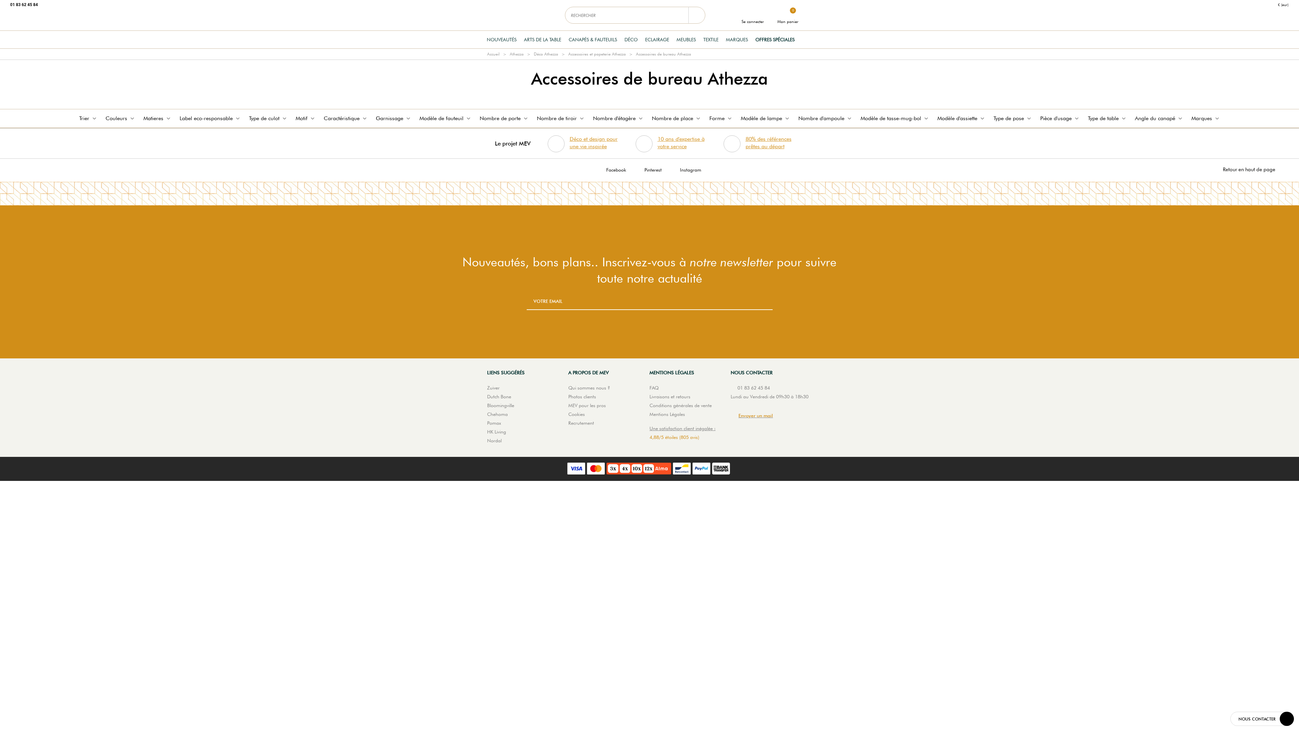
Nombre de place (672, 118)
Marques (737, 39)
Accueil (493, 54)
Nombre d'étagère (614, 118)
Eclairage (657, 39)
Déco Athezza (546, 54)
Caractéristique (342, 118)
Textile (711, 39)
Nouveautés (502, 39)
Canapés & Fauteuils (593, 39)
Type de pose (1009, 118)
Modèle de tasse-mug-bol (891, 118)
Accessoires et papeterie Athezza (597, 54)
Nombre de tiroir (557, 118)
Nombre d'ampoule (821, 118)
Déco (631, 39)
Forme (717, 118)
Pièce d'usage (1056, 118)
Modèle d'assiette (957, 118)
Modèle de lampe (761, 118)
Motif (301, 118)
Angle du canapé (1155, 118)
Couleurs (116, 118)
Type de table (1103, 118)
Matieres (153, 118)
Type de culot (264, 118)
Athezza (517, 54)
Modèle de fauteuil (441, 118)
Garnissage (389, 118)
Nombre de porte (500, 118)
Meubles (686, 39)
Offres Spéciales (775, 39)
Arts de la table (542, 39)
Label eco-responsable (206, 118)
